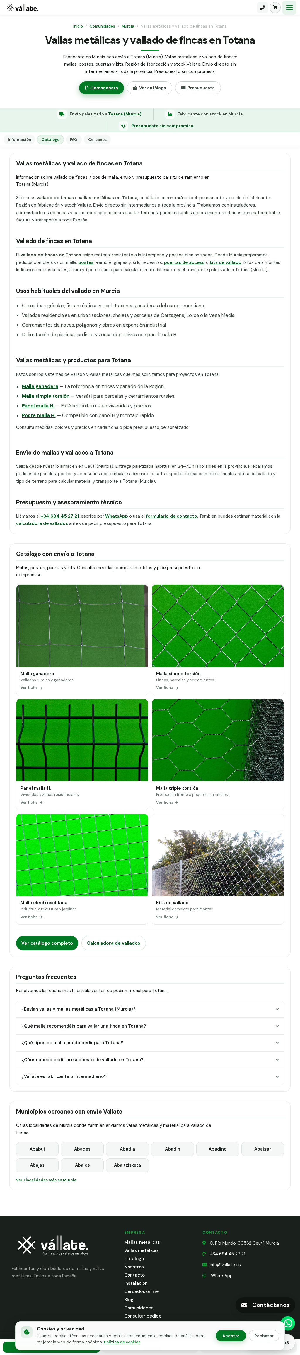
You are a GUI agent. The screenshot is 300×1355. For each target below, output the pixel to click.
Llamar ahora (104, 88)
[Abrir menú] (289, 8)
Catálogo (50, 139)
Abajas (37, 1165)
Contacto (134, 1275)
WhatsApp (116, 516)
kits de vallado (225, 262)
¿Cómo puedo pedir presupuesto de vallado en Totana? (82, 1060)
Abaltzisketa (127, 1165)
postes (85, 262)
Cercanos (97, 139)
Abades (82, 1149)
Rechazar (264, 1335)
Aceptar (230, 1335)
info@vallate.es (225, 1265)
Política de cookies (122, 1341)
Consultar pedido (142, 1316)
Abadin (172, 1149)
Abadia (127, 1149)
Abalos (82, 1165)
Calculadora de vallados (113, 943)
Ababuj (37, 1149)
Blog (128, 1300)
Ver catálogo (152, 88)
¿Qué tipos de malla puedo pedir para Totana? (72, 1043)
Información (19, 139)
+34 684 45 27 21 (227, 1254)
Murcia (128, 26)
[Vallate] (130, 7)
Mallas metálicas (142, 1242)
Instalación (136, 1283)
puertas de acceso (184, 262)
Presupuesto (201, 88)
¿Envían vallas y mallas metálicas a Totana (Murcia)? (78, 1009)
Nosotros (134, 1267)
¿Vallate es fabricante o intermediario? (63, 1076)
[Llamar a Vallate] (262, 7)
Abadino (218, 1149)
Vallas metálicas (141, 1250)
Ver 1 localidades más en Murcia (46, 1179)
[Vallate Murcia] (53, 1258)
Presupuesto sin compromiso (162, 125)
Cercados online (141, 1291)
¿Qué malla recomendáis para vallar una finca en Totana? (83, 1026)
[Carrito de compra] (275, 7)
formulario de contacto (171, 516)
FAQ (73, 139)
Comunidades (102, 26)
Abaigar (262, 1149)
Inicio (78, 26)
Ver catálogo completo (47, 943)
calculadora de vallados (42, 523)
